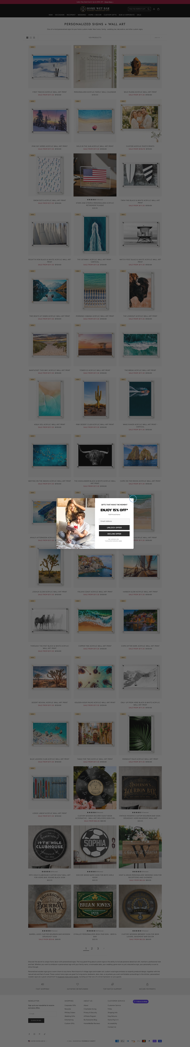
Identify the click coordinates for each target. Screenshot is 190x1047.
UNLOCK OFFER (114, 527)
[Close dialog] (133, 498)
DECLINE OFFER (114, 533)
